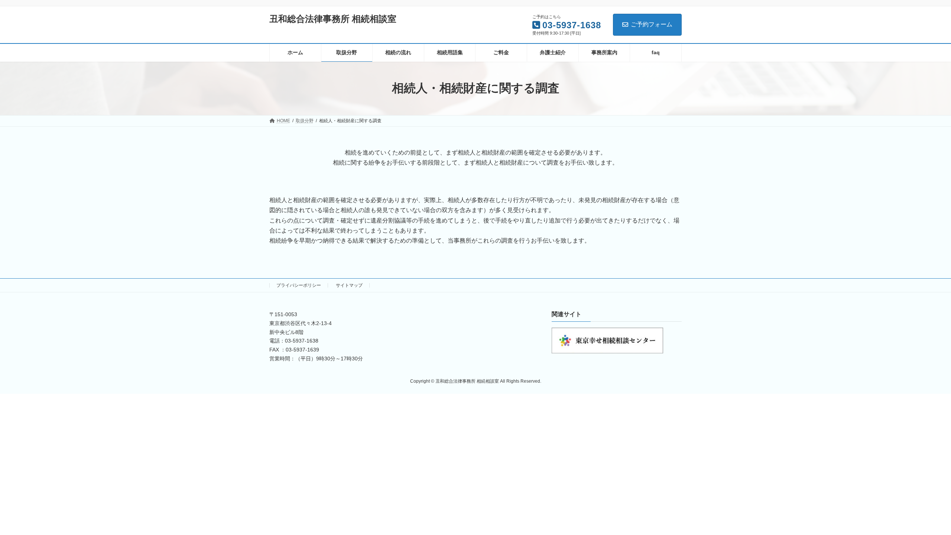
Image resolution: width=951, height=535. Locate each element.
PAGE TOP (923, 512)
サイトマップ (349, 285)
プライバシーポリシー (298, 285)
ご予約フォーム (651, 24)
